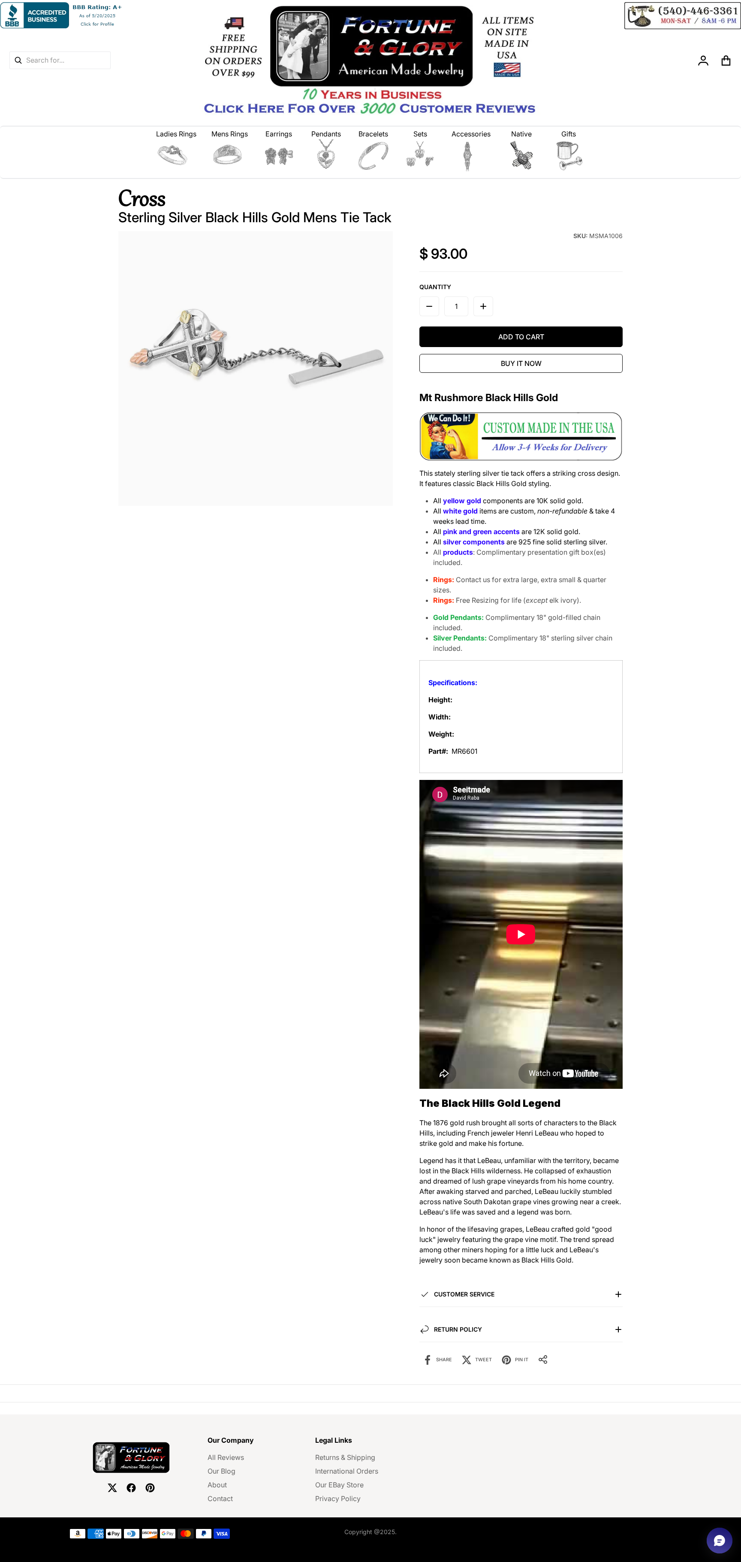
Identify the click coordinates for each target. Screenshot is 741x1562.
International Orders (346, 1471)
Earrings (278, 134)
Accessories (471, 134)
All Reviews (226, 1457)
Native (521, 134)
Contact (220, 1498)
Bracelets (373, 134)
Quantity (435, 286)
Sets (420, 134)
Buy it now (521, 363)
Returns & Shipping (345, 1457)
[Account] (703, 60)
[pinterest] (150, 1488)
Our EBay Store (339, 1484)
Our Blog (221, 1471)
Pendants (326, 134)
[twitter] (112, 1488)
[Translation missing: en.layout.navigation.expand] (176, 155)
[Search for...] (18, 60)
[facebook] (131, 1488)
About (217, 1484)
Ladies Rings (176, 134)
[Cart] (726, 60)
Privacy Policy (338, 1498)
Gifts (568, 134)
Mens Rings (229, 134)
